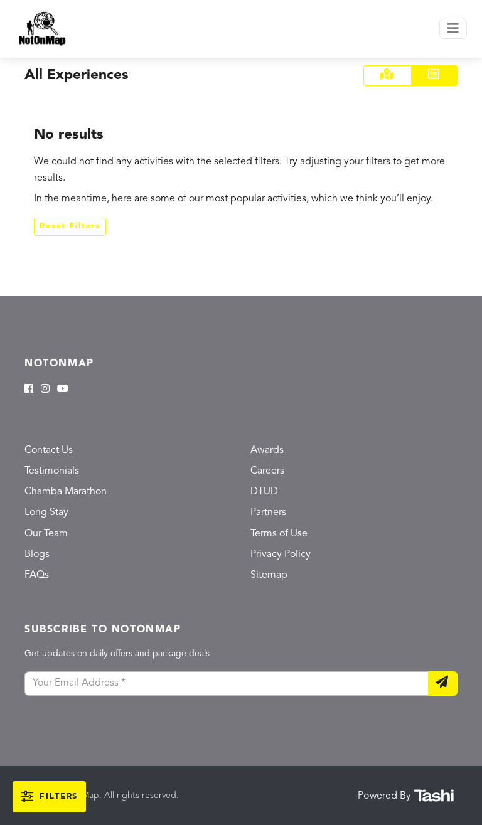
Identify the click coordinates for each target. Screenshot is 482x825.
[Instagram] (45, 390)
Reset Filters (70, 226)
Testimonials (51, 471)
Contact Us (48, 450)
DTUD (264, 492)
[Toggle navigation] (453, 29)
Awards (267, 450)
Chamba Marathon (65, 492)
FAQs (36, 575)
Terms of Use (279, 534)
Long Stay (46, 513)
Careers (267, 471)
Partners (268, 513)
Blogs (37, 555)
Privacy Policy (280, 555)
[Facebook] (28, 390)
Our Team (46, 534)
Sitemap (268, 575)
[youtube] (62, 390)
